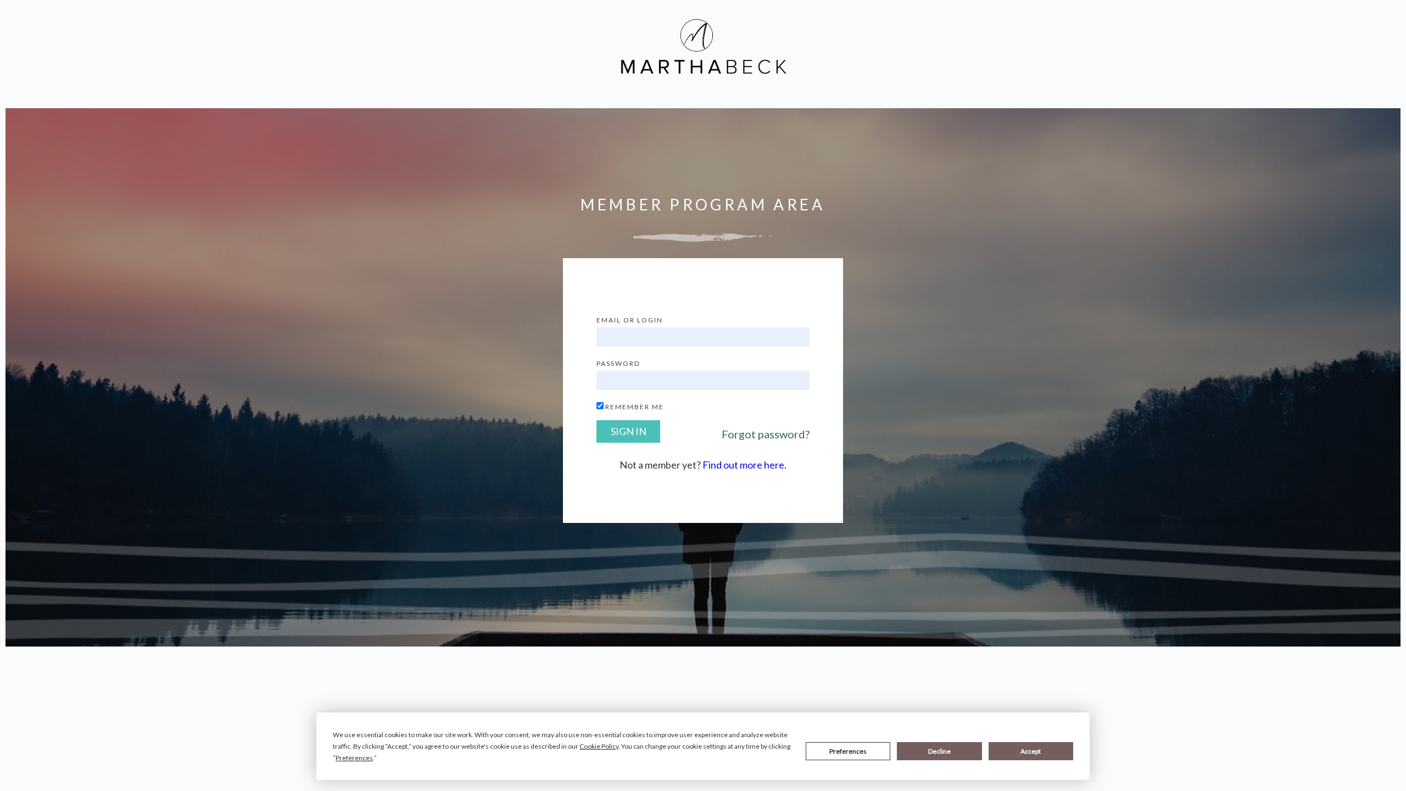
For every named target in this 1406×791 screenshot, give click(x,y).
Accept (1030, 751)
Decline (939, 751)
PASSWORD (618, 363)
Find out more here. (744, 465)
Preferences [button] (354, 758)
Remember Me (634, 407)
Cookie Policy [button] (598, 746)
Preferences (848, 751)
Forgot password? (766, 434)
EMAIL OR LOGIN (629, 320)
